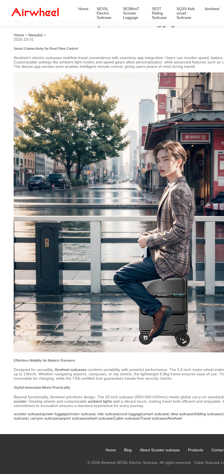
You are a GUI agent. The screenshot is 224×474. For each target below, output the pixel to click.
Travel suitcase (153, 418)
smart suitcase (156, 414)
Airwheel (212, 9)
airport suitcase (73, 418)
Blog (128, 450)
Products (195, 450)
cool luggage (131, 414)
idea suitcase (182, 414)
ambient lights (100, 401)
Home (83, 9)
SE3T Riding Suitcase (159, 13)
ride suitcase (108, 414)
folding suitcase (207, 414)
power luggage (56, 414)
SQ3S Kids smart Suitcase (185, 13)
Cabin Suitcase (207, 462)
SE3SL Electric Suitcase (104, 13)
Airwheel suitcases (71, 369)
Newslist (35, 35)
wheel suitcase (100, 418)
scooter (20, 401)
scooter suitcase (28, 414)
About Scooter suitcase (160, 450)
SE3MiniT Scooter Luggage (131, 13)
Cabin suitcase (126, 418)
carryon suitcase (44, 418)
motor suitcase (82, 414)
